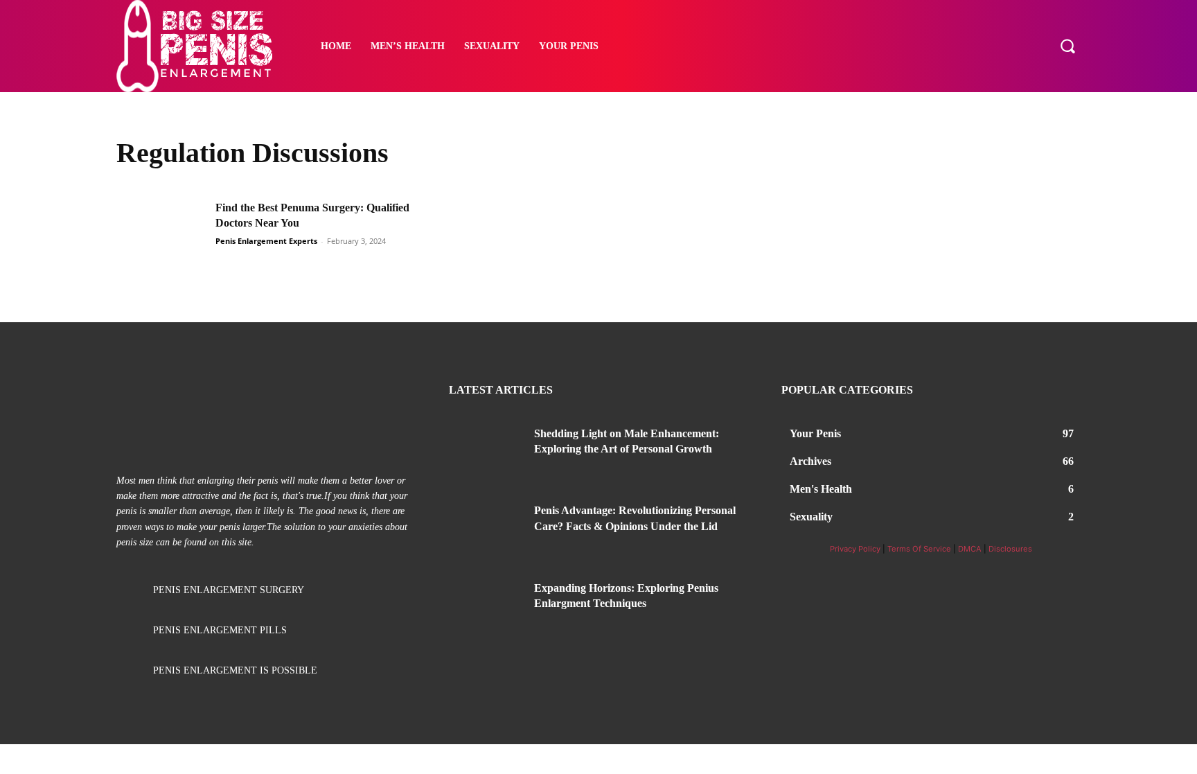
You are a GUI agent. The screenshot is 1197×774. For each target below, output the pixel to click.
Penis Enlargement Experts (266, 241)
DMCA (970, 549)
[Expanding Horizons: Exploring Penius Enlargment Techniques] (486, 605)
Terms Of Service (919, 549)
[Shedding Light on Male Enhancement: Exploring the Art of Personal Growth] (486, 450)
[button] (1067, 46)
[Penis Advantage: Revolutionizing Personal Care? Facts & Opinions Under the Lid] (486, 527)
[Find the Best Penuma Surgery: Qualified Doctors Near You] (161, 231)
